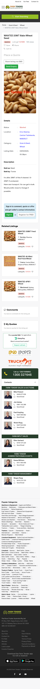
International (5, 533)
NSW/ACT (24, 139)
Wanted (4, 641)
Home (4, 25)
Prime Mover (27, 576)
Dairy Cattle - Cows (8, 557)
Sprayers (4, 524)
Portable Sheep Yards (8, 543)
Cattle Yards (5, 539)
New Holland (19, 535)
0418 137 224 (21, 443)
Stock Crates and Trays (26, 524)
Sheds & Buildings (7, 522)
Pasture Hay (5, 589)
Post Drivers (21, 520)
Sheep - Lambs (17, 561)
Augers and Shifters (25, 505)
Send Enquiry (11, 67)
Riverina (29, 237)
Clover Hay (5, 587)
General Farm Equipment (24, 511)
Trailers (11, 528)
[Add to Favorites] (32, 247)
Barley (13, 594)
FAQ (23, 631)
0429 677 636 (21, 394)
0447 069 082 (21, 415)
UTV (29, 568)
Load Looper (6, 646)
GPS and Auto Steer (8, 513)
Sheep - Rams (28, 561)
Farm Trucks (15, 572)
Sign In (9, 215)
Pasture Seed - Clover (20, 596)
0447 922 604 (21, 425)
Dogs (33, 557)
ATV (3, 565)
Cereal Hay (24, 585)
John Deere (15, 533)
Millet (3, 596)
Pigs (18, 559)
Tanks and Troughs (8, 548)
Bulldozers (12, 507)
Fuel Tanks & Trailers (8, 511)
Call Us (8, 49)
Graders (19, 513)
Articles (4, 644)
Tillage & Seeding (25, 526)
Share (16, 45)
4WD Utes (30, 563)
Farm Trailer (5, 572)
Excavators (5, 509)
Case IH (11, 530)
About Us (18, 1)
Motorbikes (16, 568)
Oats (8, 596)
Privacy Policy (26, 641)
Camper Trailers (12, 565)
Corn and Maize (22, 594)
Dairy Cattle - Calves (20, 554)
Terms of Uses (26, 639)
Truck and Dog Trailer (19, 581)
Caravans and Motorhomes (27, 565)
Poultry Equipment (23, 543)
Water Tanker (17, 583)
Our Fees (26, 1)
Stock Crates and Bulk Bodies (21, 578)
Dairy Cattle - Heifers (22, 557)
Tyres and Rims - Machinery (25, 528)
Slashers (26, 522)
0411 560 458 (21, 462)
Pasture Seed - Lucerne (9, 598)
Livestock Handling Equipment (11, 541)
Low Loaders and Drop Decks (11, 576)
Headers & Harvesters (8, 517)
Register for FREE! (26, 215)
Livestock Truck (17, 574)
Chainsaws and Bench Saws (27, 507)
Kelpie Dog (11, 559)
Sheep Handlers (22, 546)
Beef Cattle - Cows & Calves (10, 552)
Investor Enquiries (8, 649)
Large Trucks (6, 574)
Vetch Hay (5, 591)
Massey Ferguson (7, 535)
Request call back (19, 345)
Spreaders (13, 524)
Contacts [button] (8, 382)
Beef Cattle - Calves (23, 550)
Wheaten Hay (14, 591)
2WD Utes (21, 563)
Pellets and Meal (24, 598)
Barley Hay (15, 585)
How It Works (26, 634)
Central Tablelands (27, 135)
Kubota (23, 533)
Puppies (25, 559)
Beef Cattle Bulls (7, 554)
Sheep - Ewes (6, 561)
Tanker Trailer (6, 581)
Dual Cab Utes (6, 568)
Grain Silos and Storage (9, 515)
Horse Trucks (26, 572)
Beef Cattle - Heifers (27, 552)
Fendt (28, 530)
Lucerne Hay (15, 587)
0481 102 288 (21, 404)
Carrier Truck (18, 570)
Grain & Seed (13, 25)
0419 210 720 (21, 480)
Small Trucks (6, 578)
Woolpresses (20, 548)
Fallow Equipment (16, 509)
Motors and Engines (24, 517)
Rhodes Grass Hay (17, 589)
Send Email (20, 396)
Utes (24, 568)
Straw (27, 589)
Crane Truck (28, 570)
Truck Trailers (6, 583)
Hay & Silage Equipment (26, 515)
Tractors (4, 528)
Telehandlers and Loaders (10, 526)
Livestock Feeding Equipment (21, 539)
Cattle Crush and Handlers (25, 537)
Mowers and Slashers (8, 520)
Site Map (25, 636)
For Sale (4, 639)
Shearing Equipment (8, 546)
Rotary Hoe (31, 520)
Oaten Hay (24, 587)
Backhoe (4, 507)
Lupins (32, 594)
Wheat (22, 25)
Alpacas (12, 550)
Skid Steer (18, 522)
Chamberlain (20, 530)
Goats (3, 559)
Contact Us (34, 1)
